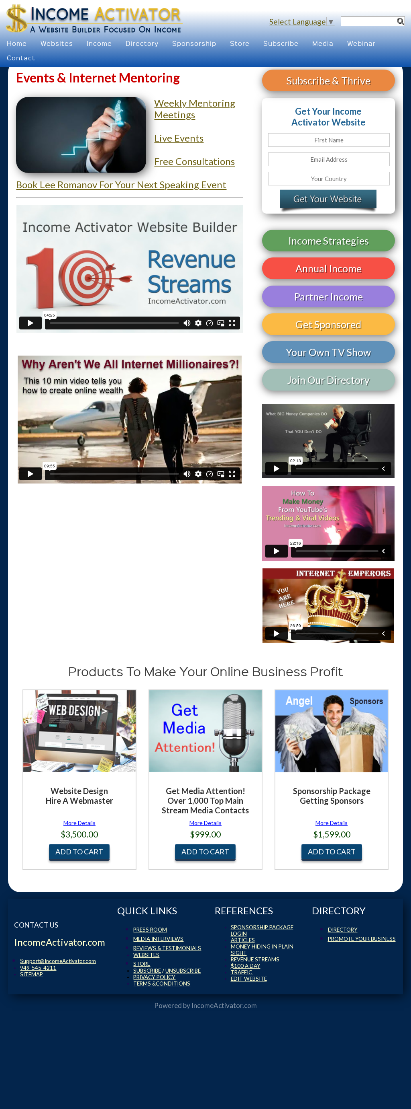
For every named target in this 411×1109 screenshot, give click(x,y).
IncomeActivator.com (224, 1005)
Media (323, 43)
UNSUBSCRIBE (183, 970)
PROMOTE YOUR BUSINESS (362, 939)
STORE (141, 964)
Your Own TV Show (328, 352)
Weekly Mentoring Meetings (194, 108)
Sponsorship (194, 43)
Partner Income (328, 296)
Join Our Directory (328, 380)
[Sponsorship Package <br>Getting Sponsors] (331, 751)
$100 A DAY (245, 966)
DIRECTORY (343, 929)
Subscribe (281, 43)
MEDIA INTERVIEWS (158, 939)
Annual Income (328, 268)
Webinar (361, 43)
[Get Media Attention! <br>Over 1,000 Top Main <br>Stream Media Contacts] (205, 754)
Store (240, 43)
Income (99, 43)
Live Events (178, 138)
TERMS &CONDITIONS (161, 983)
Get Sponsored (328, 324)
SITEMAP (31, 974)
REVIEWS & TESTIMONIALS (167, 948)
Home (17, 43)
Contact (21, 57)
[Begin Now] (328, 201)
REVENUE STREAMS (255, 959)
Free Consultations (194, 161)
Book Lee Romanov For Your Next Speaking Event (121, 184)
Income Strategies (328, 241)
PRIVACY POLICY (154, 977)
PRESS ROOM (150, 929)
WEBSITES (146, 955)
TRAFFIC (242, 972)
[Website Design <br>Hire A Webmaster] (79, 751)
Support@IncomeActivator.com (58, 961)
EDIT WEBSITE (249, 978)
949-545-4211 (38, 968)
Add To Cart (79, 851)
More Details (79, 822)
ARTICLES (243, 940)
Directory (142, 43)
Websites (57, 43)
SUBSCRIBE (147, 970)
